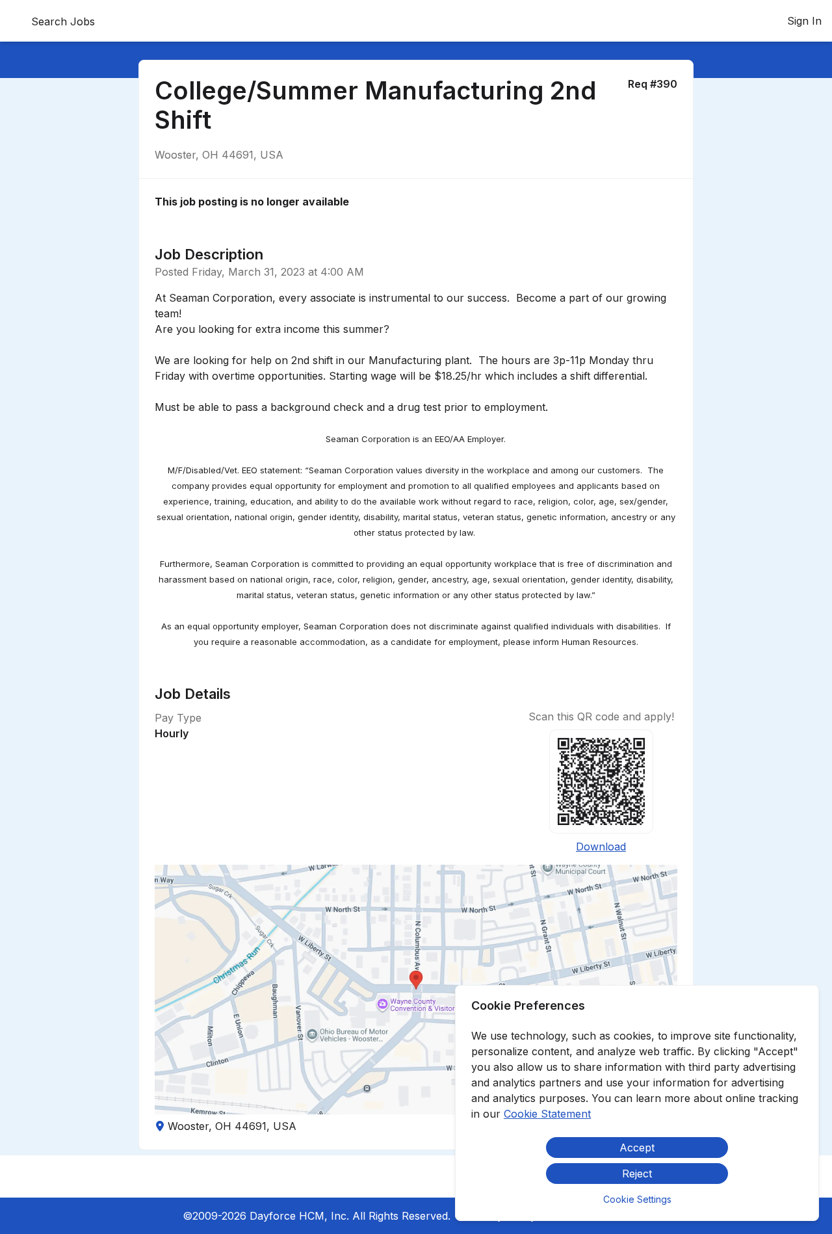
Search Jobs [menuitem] (63, 21)
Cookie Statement (547, 1113)
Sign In (804, 20)
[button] (416, 989)
